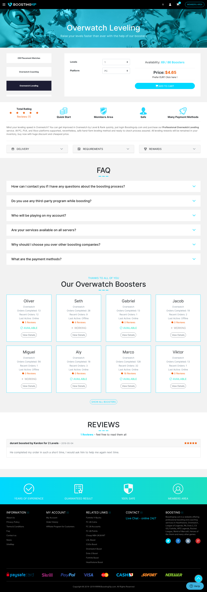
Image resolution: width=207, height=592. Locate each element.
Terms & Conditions (15, 526)
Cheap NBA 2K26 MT (95, 535)
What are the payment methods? (36, 259)
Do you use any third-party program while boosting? (51, 201)
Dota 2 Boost (92, 553)
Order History (52, 522)
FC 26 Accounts (93, 526)
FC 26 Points (92, 531)
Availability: (165, 62)
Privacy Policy (13, 522)
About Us (10, 517)
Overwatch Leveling (29, 85)
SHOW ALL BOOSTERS (103, 401)
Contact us (11, 535)
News (9, 540)
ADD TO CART (166, 86)
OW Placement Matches (29, 58)
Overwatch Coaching (29, 72)
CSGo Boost (91, 544)
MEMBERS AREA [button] (194, 4)
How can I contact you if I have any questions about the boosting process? (68, 186)
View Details (28, 335)
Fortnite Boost (92, 557)
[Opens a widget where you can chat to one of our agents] (195, 586)
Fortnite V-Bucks (93, 517)
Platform (75, 70)
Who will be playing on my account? (38, 215)
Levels (73, 61)
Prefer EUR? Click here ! (164, 77)
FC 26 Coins (91, 522)
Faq (8, 531)
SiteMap (10, 544)
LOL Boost (90, 540)
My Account (51, 517)
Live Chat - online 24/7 (141, 518)
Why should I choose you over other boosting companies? (55, 244)
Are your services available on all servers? (43, 230)
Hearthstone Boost (94, 562)
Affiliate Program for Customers (60, 526)
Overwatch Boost (94, 549)
